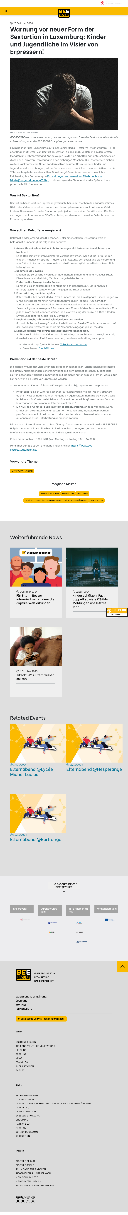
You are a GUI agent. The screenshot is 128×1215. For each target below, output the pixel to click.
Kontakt (21, 1004)
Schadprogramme (27, 1131)
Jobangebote (24, 1008)
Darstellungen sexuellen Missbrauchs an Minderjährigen (56, 500)
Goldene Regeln (26, 1041)
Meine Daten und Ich (22, 470)
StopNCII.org (46, 348)
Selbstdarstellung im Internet (36, 1185)
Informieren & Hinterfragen (33, 1173)
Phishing (21, 1127)
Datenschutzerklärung (31, 996)
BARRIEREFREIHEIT (44, 980)
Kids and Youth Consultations (35, 1045)
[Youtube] (23, 1200)
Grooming (82, 493)
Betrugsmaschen (50, 493)
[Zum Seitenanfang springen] (122, 966)
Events (20, 1070)
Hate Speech (23, 1123)
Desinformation (26, 1111)
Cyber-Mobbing (26, 1099)
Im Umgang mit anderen (31, 1169)
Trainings (22, 1062)
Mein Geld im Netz (27, 1177)
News (19, 1058)
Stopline (21, 1054)
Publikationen (25, 1066)
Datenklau (68, 493)
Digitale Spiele (25, 1165)
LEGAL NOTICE (41, 977)
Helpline (21, 1049)
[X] (33, 1200)
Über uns (21, 1000)
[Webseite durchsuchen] (6, 11)
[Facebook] (18, 1200)
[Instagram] (28, 1200)
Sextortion (97, 500)
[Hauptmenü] (113, 11)
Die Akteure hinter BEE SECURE (64, 885)
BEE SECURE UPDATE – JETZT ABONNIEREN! (42, 1018)
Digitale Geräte (26, 1160)
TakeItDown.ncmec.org (74, 344)
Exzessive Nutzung (28, 1115)
